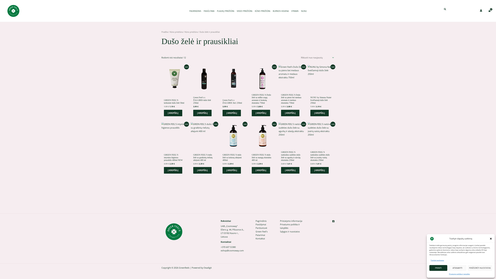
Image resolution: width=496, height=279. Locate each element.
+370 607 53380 (228, 247)
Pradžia (164, 32)
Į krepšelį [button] (173, 113)
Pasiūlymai (261, 224)
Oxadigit (208, 267)
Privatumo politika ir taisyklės (459, 274)
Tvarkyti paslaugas (437, 260)
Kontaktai (260, 238)
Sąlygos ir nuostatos (290, 231)
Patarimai (260, 235)
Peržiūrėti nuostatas (480, 268)
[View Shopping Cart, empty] (489, 11)
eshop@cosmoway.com (232, 250)
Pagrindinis (261, 221)
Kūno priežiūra (176, 32)
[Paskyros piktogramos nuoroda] (481, 10)
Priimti (438, 268)
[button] (491, 238)
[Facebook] (333, 221)
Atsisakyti (457, 268)
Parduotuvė (261, 228)
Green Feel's (262, 231)
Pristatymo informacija (291, 221)
